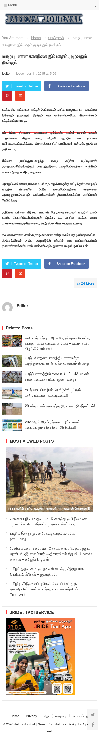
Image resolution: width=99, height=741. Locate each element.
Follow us (73, 19)
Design (72, 724)
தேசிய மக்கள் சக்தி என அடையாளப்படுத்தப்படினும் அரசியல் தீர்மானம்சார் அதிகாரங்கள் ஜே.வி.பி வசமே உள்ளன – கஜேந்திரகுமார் (51, 553)
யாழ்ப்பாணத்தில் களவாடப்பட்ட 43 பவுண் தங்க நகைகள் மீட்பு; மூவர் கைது (57, 376)
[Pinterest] (7, 96)
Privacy (31, 715)
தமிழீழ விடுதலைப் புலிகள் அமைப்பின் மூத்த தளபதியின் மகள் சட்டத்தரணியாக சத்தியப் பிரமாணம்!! (44, 589)
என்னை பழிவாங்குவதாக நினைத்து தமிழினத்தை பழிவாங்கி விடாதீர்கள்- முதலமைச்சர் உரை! (49, 520)
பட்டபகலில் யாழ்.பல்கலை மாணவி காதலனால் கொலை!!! (49, 508)
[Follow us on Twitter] (93, 714)
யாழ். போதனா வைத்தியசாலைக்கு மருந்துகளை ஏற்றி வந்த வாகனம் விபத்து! (58, 360)
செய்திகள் (56, 37)
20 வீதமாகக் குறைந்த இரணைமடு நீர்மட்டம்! (60, 405)
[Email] (20, 96)
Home (36, 37)
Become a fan (89, 19)
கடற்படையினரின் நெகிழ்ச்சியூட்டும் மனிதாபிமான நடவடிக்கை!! (53, 392)
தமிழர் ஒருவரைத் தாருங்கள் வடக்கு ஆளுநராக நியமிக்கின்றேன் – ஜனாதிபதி (47, 571)
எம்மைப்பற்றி (81, 715)
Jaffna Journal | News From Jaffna (39, 724)
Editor (7, 73)
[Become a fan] (93, 724)
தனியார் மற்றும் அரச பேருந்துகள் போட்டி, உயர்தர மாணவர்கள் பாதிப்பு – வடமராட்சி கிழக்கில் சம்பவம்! (57, 343)
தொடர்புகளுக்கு (55, 715)
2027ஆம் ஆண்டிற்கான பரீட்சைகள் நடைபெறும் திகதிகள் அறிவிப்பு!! (52, 424)
